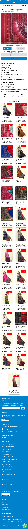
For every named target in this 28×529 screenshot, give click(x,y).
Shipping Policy (5, 507)
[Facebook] (2, 438)
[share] (11, 115)
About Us (3, 400)
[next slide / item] (25, 28)
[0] (26, 6)
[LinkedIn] (12, 516)
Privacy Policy (4, 504)
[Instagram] (5, 438)
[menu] (23, 5)
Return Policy (4, 502)
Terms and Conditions (6, 509)
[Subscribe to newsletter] (23, 408)
